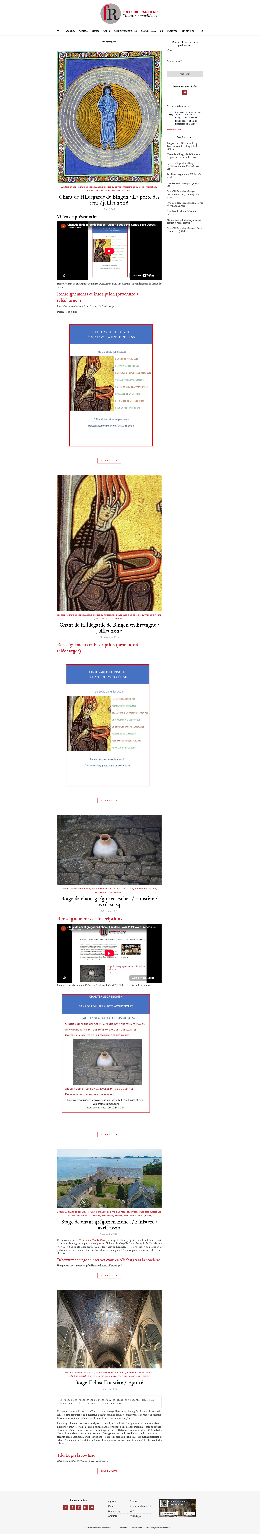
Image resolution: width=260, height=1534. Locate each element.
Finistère (151, 187)
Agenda (83, 31)
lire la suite (109, 461)
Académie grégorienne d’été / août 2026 (184, 176)
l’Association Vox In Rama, (92, 1240)
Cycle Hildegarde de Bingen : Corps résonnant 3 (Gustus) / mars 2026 (184, 194)
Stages (128, 191)
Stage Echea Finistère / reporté (109, 1382)
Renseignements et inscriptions (89, 919)
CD (161, 31)
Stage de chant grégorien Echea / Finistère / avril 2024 (109, 901)
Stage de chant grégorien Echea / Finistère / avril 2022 (109, 1225)
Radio (106, 31)
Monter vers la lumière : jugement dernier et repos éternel (184, 221)
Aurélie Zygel (69, 187)
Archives (172, 31)
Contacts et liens (136, 1528)
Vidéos (95, 31)
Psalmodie (107, 1216)
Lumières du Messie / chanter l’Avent (181, 213)
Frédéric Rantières (112, 191)
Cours (91, 1212)
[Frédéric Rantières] (130, 13)
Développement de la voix (129, 187)
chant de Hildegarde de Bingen (95, 187)
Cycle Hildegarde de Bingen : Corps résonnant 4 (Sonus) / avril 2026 (183, 166)
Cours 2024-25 (148, 31)
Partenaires (123, 1528)
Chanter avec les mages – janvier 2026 (183, 184)
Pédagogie (94, 1216)
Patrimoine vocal (152, 615)
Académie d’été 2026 (125, 31)
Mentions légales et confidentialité (158, 1528)
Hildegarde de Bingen (128, 615)
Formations (93, 191)
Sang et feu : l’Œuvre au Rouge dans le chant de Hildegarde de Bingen (186, 120)
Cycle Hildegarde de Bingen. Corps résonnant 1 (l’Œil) (185, 230)
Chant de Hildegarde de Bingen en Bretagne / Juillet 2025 (109, 628)
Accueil (70, 31)
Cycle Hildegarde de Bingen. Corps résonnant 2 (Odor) (185, 204)
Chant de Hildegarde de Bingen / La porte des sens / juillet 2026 (109, 200)
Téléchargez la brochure (76, 1455)
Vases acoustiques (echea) (110, 619)
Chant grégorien (80, 889)
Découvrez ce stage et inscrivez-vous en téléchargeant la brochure (108, 1260)
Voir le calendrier (174, 129)
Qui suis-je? (188, 31)
